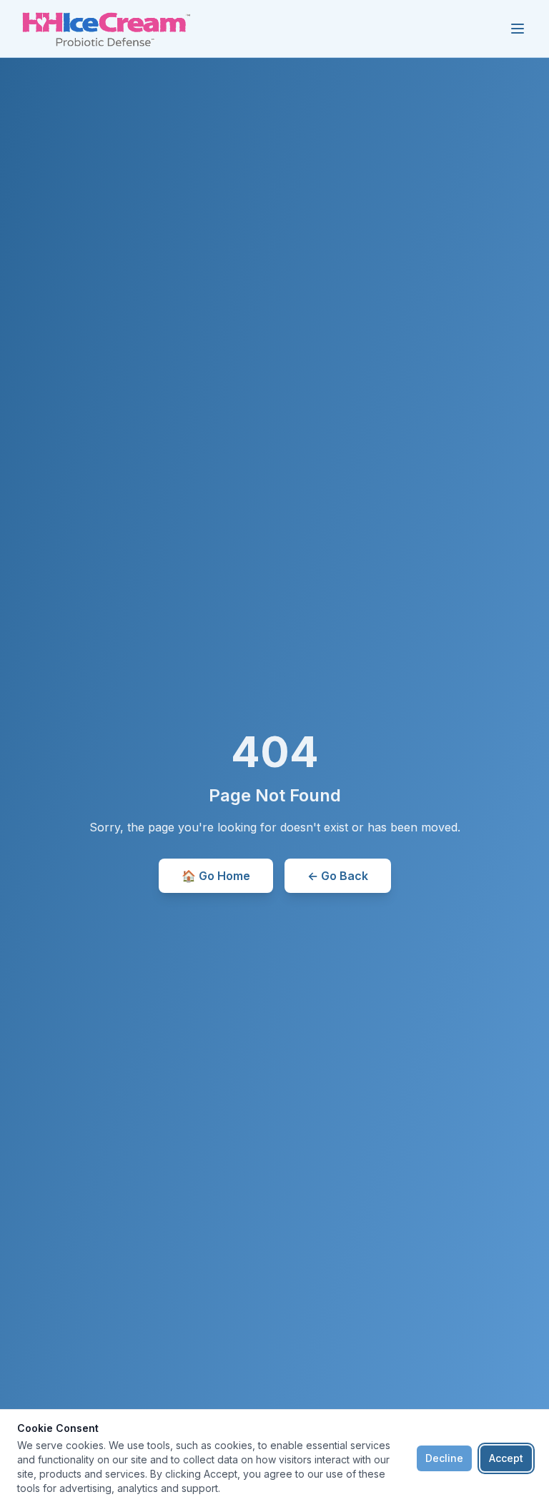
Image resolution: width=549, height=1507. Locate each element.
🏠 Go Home (216, 876)
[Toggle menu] (517, 28)
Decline (444, 1458)
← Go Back (337, 876)
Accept (506, 1458)
